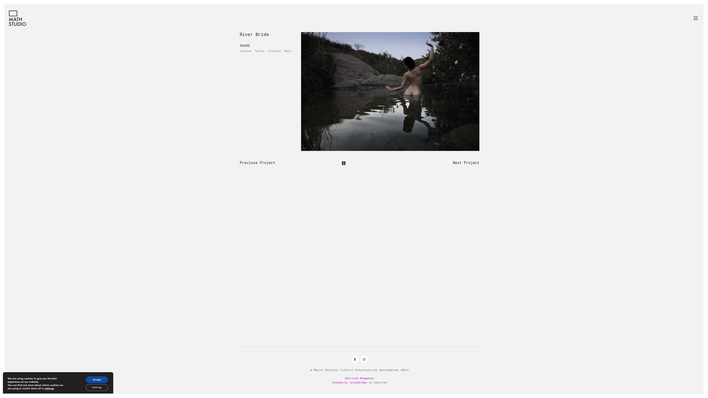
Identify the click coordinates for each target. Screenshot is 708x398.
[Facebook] (355, 359)
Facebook (246, 51)
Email (287, 51)
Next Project (466, 162)
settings (49, 388)
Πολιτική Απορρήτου (359, 378)
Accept (97, 379)
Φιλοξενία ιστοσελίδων (349, 382)
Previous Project (257, 162)
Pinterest (274, 51)
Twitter (259, 51)
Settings (97, 387)
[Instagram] (364, 359)
